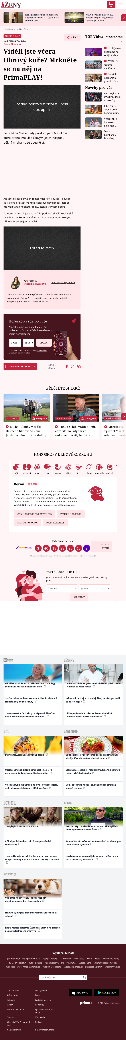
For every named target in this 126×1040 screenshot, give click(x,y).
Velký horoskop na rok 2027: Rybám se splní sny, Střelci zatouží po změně (100, 17)
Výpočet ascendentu (51, 966)
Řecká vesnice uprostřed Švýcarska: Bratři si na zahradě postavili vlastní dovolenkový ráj (32, 929)
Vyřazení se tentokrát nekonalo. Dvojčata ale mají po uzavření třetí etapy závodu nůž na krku (111, 122)
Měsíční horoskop (27, 522)
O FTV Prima (13, 990)
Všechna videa (114, 36)
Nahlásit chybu (14, 1029)
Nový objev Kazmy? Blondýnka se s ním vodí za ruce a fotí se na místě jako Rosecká (92, 858)
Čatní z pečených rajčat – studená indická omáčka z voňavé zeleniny (91, 786)
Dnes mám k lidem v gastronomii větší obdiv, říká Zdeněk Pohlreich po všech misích (93, 685)
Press (37, 995)
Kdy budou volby (111, 958)
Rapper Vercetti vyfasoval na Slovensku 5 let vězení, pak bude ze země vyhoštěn (93, 843)
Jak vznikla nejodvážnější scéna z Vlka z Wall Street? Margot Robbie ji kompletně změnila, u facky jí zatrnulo (32, 858)
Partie (89, 958)
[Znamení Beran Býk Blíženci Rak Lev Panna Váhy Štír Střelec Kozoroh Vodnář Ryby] (28, 343)
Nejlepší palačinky (93, 966)
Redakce (39, 1022)
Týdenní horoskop (70, 514)
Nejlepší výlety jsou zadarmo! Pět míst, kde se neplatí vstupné (31, 914)
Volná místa (12, 995)
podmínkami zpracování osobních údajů (28, 351)
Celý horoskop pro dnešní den (34, 514)
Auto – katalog (35, 962)
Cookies (10, 1017)
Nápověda (40, 1017)
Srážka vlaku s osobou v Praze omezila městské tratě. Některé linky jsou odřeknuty (31, 700)
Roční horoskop (55, 522)
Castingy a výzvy (43, 1000)
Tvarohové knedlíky (73, 966)
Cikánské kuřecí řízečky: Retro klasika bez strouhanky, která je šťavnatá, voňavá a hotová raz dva (92, 756)
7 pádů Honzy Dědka (54, 962)
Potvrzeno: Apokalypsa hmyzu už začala (25, 755)
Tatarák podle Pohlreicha (105, 962)
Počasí (97, 958)
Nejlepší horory (49, 958)
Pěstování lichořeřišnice (28, 966)
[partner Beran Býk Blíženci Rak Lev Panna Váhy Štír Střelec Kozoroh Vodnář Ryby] (95, 588)
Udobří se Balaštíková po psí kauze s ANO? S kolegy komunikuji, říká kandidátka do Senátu (30, 685)
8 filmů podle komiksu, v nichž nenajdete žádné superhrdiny (28, 843)
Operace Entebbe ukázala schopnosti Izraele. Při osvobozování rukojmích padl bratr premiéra (29, 771)
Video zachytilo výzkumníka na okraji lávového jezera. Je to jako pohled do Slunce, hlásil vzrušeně (31, 786)
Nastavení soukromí (44, 1029)
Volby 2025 (71, 962)
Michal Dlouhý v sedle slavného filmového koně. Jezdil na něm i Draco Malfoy (26, 431)
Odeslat (44, 342)
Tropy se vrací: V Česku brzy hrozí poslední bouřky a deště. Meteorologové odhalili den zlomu (30, 715)
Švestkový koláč (112, 966)
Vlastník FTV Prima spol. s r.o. (18, 1023)
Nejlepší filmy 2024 (31, 958)
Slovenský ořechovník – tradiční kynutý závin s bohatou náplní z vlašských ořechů (93, 771)
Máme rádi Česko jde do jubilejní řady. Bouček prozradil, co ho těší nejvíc (93, 700)
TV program (65, 958)
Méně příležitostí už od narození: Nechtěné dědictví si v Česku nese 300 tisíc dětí (42, 17)
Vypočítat (79, 597)
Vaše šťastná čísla (62, 541)
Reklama (11, 1000)
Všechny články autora (63, 282)
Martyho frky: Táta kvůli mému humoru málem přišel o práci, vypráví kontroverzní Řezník (92, 828)
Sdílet (72, 38)
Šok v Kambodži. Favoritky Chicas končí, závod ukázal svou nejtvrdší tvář (112, 135)
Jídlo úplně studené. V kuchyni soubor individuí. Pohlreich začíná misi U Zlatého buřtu (89, 715)
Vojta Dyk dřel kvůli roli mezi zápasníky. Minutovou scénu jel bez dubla (112, 97)
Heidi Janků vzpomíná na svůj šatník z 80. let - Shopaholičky (112, 55)
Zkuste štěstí (105, 546)
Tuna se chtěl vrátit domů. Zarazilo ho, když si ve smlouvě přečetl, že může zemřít (75, 433)
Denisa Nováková (13, 44)
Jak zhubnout (13, 958)
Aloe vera (10, 966)
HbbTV (10, 1004)
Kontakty (39, 1004)
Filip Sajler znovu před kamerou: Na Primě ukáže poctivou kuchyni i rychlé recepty (112, 109)
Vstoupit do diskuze (22, 366)
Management (41, 990)
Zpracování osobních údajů (45, 1011)
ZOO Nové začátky (17, 962)
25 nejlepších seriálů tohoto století (22, 826)
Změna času (78, 958)
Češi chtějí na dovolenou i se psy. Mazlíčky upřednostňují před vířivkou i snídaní (25, 899)
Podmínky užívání (15, 1009)
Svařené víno (85, 962)
